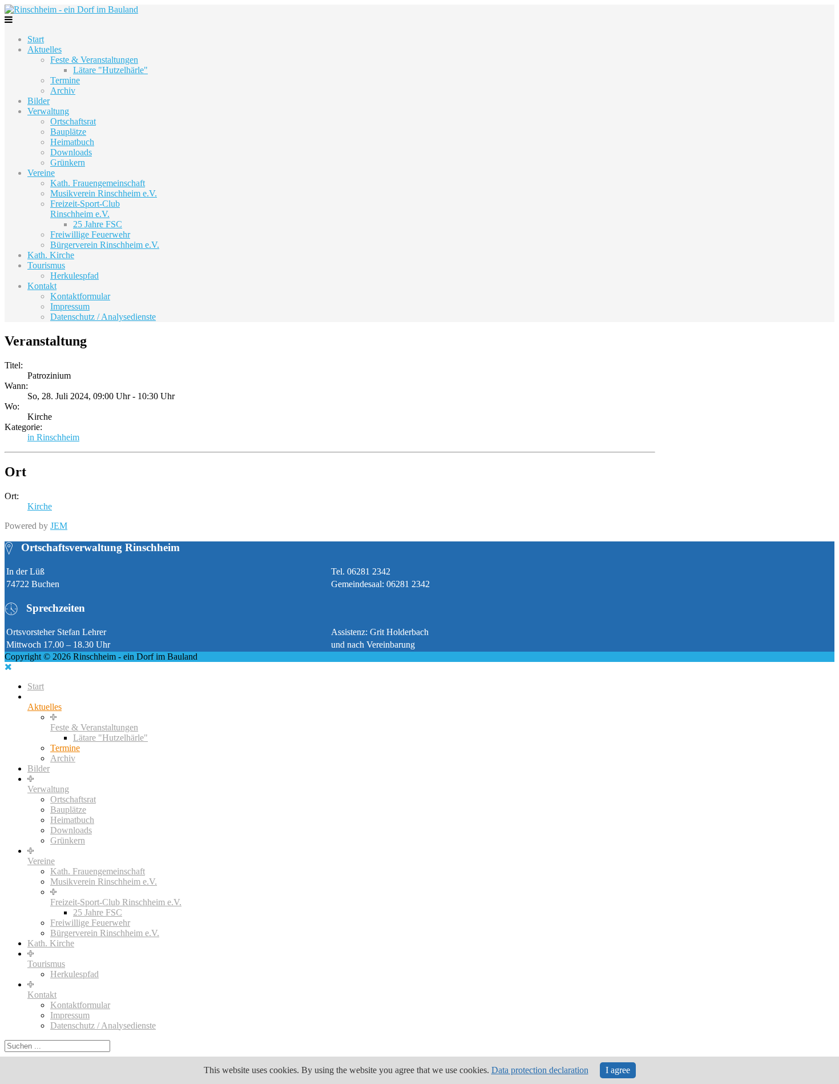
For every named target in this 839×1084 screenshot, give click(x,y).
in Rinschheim (53, 437)
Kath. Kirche (50, 255)
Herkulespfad (74, 275)
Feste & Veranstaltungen (94, 60)
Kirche (39, 506)
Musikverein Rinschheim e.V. (103, 193)
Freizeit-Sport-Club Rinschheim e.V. (85, 209)
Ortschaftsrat (73, 121)
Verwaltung (48, 111)
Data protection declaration (539, 1070)
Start (35, 39)
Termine (65, 80)
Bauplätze (68, 131)
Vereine (41, 173)
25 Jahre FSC (97, 224)
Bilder (38, 101)
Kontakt (42, 286)
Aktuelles (44, 49)
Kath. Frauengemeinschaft (97, 183)
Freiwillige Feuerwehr (90, 234)
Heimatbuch (72, 142)
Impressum (70, 306)
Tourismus (46, 265)
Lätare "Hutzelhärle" (110, 70)
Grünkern (67, 162)
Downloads (71, 152)
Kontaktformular (80, 296)
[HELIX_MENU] (9, 20)
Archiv (62, 90)
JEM (58, 526)
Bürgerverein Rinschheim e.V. (104, 245)
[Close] (8, 667)
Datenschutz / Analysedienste (103, 317)
